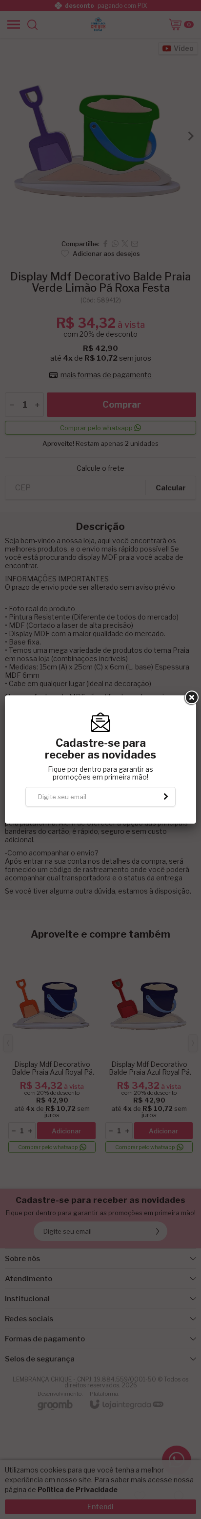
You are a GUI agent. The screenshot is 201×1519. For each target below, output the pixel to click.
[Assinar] (166, 796)
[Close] (190, 698)
